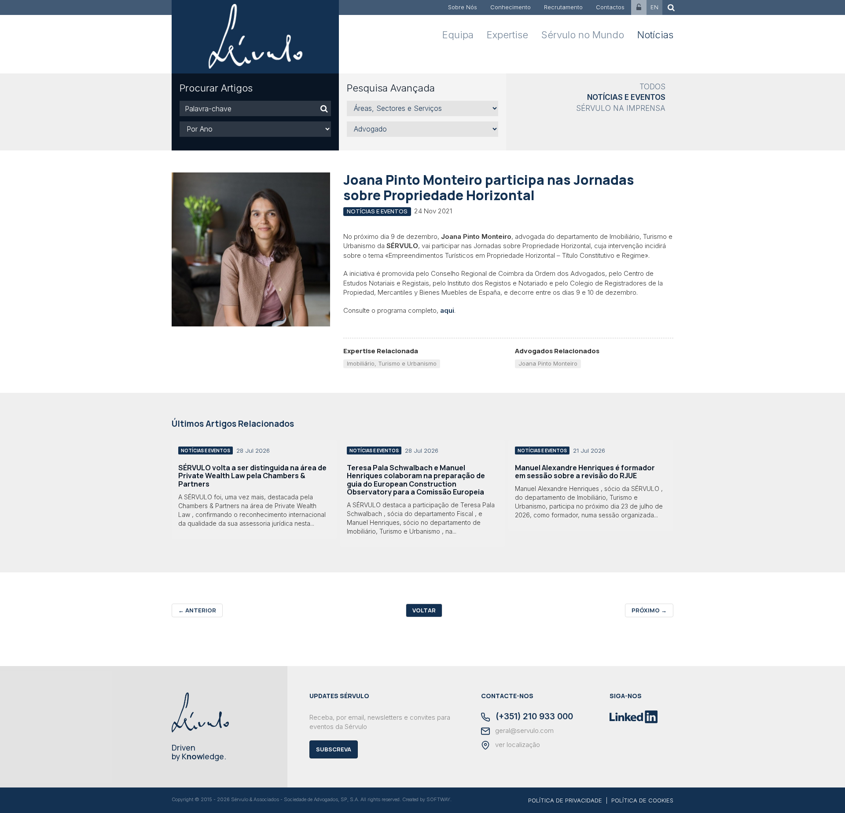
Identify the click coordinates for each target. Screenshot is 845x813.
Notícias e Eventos (626, 97)
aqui (447, 310)
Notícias (655, 34)
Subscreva (333, 749)
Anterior (197, 610)
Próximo (649, 610)
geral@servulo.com (523, 731)
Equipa (458, 34)
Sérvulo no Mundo (582, 34)
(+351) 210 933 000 (533, 717)
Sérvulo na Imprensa (620, 108)
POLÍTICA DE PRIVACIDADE (565, 800)
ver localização (516, 745)
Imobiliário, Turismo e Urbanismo (392, 363)
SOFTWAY (438, 799)
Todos (652, 86)
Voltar (424, 610)
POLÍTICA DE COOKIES (642, 800)
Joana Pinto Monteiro (547, 363)
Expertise (507, 34)
